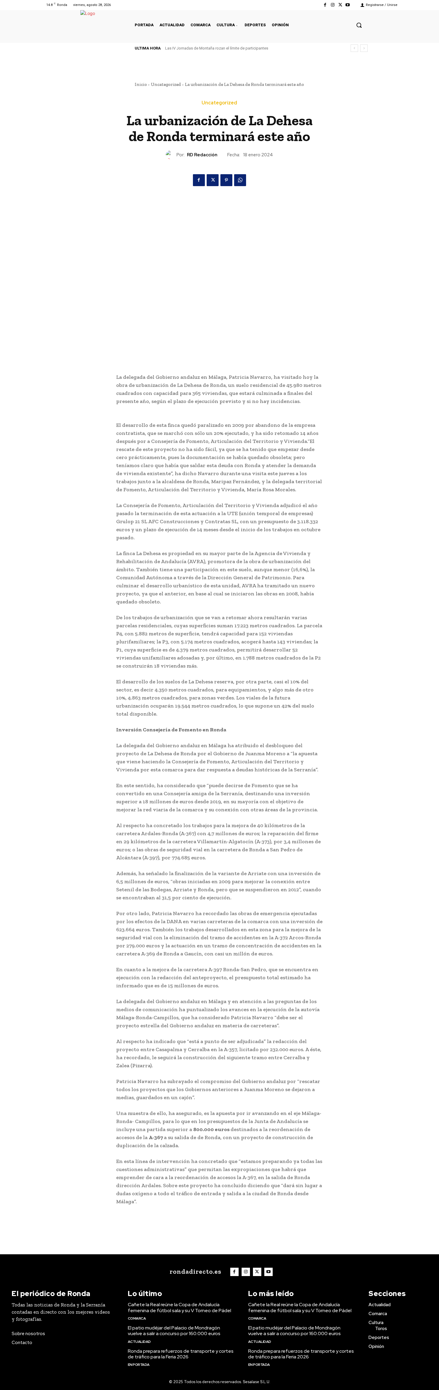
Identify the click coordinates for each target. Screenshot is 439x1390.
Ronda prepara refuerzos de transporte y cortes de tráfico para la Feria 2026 (181, 1354)
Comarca (137, 1318)
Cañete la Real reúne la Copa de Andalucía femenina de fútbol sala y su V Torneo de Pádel (179, 1307)
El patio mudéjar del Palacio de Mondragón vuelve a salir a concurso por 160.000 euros (174, 1331)
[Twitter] (340, 5)
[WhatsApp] (240, 180)
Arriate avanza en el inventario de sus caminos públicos (213, 48)
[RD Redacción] (171, 154)
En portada (139, 1364)
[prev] (354, 48)
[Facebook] (325, 5)
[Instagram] (332, 5)
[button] (359, 25)
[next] (364, 48)
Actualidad (139, 1341)
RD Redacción (202, 154)
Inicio (141, 84)
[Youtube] (347, 5)
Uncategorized (166, 84)
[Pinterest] (226, 180)
